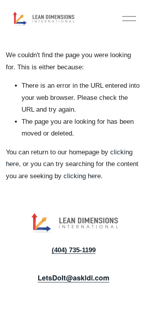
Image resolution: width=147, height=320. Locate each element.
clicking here (82, 176)
